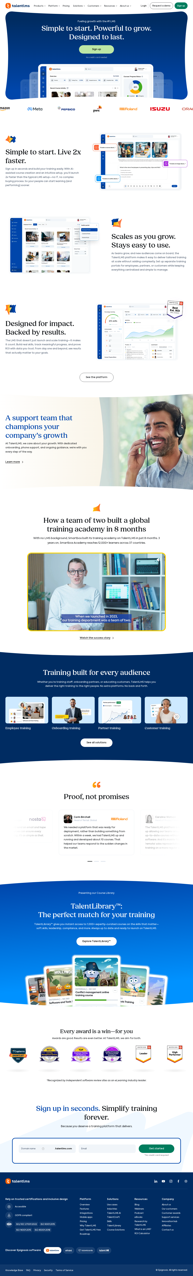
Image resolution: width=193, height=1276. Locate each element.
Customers (93, 6)
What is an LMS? (142, 1229)
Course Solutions (116, 1230)
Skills (109, 1221)
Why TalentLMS (88, 1226)
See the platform (96, 377)
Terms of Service (64, 1270)
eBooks (138, 1217)
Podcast (139, 1213)
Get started (156, 1148)
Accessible (20, 1206)
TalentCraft (113, 1217)
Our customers (169, 1209)
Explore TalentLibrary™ (96, 941)
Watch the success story (95, 638)
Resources (109, 6)
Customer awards (171, 1213)
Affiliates (166, 1226)
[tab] (89, 861)
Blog (136, 1205)
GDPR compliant (23, 1215)
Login (144, 6)
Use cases (112, 1205)
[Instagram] (170, 1181)
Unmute (158, 559)
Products (38, 6)
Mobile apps (86, 1217)
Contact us (168, 1230)
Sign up (181, 6)
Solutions (78, 6)
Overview (85, 1205)
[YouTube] (163, 1181)
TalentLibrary (114, 1226)
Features (84, 1209)
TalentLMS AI (114, 1213)
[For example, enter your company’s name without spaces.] (43, 1148)
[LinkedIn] (155, 1181)
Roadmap (85, 1234)
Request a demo (161, 6)
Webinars (139, 1209)
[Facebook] (178, 1181)
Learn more (12, 462)
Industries (112, 1209)
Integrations (86, 1213)
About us (124, 6)
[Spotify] (186, 1181)
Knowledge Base (14, 1270)
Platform (53, 6)
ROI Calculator (142, 1233)
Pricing (66, 6)
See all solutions (96, 742)
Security (48, 1270)
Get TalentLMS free (90, 1230)
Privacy (37, 1270)
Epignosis (163, 1270)
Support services (170, 1217)
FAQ (28, 1270)
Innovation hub (169, 1221)
